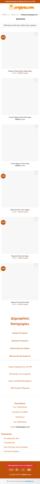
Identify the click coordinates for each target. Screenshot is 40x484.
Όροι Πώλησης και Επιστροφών (16, 447)
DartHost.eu (29, 481)
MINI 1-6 (5, 15)
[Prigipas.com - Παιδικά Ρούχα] (21, 7)
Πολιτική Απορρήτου (11, 451)
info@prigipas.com (22, 427)
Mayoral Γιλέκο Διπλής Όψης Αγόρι (20, 71)
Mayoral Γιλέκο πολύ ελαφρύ (20, 210)
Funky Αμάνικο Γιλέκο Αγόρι (20, 163)
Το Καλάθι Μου (9, 443)
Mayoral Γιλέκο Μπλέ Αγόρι (20, 302)
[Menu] (4, 7)
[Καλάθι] (37, 7)
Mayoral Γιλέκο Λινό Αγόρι (20, 256)
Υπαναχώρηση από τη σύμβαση (20, 465)
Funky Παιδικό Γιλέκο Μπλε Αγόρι (20, 117)
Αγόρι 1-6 (14, 15)
